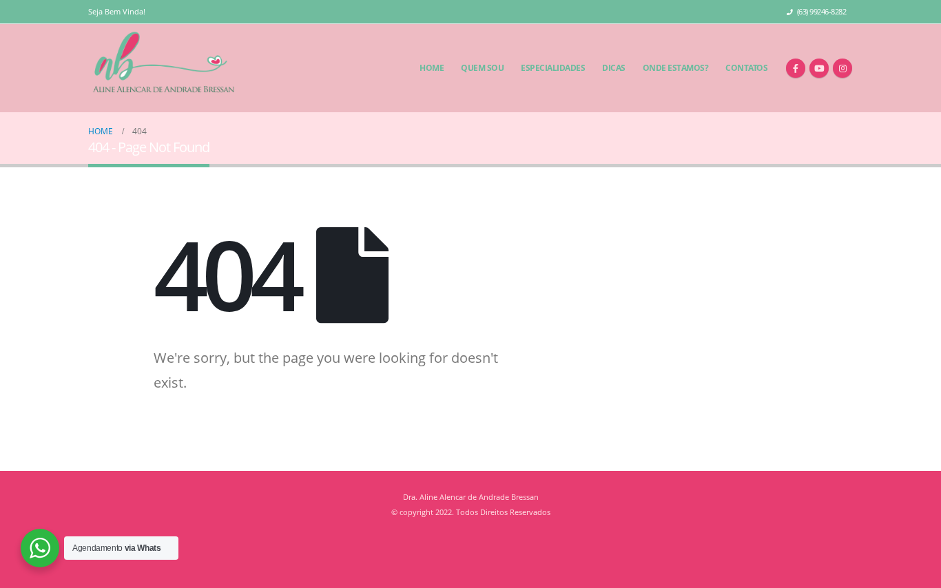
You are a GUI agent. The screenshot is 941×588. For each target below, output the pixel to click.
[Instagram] (842, 68)
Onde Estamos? (676, 68)
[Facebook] (795, 68)
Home (432, 68)
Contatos (746, 68)
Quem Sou (482, 68)
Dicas (613, 68)
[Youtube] (819, 68)
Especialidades (553, 68)
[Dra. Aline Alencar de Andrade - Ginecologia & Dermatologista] (163, 68)
